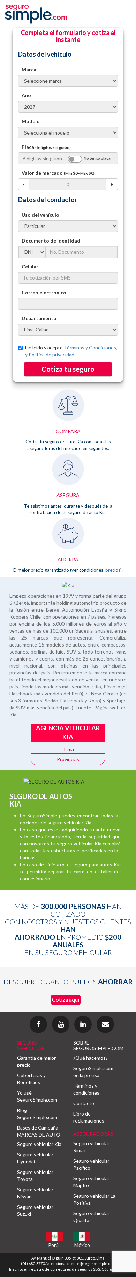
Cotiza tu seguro (68, 369)
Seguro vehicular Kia (39, 1144)
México (82, 1245)
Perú (53, 1245)
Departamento (39, 318)
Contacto (83, 1103)
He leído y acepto (71, 351)
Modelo (31, 121)
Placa (46, 147)
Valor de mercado (58, 173)
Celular (30, 266)
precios (112, 570)
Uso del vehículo (40, 215)
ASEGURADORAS (93, 1134)
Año (26, 95)
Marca (29, 69)
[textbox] (68, 304)
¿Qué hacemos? (90, 1058)
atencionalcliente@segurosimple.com (81, 1263)
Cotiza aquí (65, 999)
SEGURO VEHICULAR (31, 1045)
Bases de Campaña (37, 1128)
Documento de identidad (51, 241)
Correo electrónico (44, 292)
